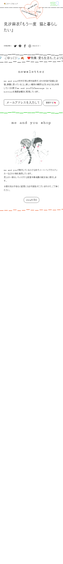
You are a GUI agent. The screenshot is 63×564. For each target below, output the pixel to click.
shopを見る (31, 200)
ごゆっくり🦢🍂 (12, 58)
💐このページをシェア (11, 4)
